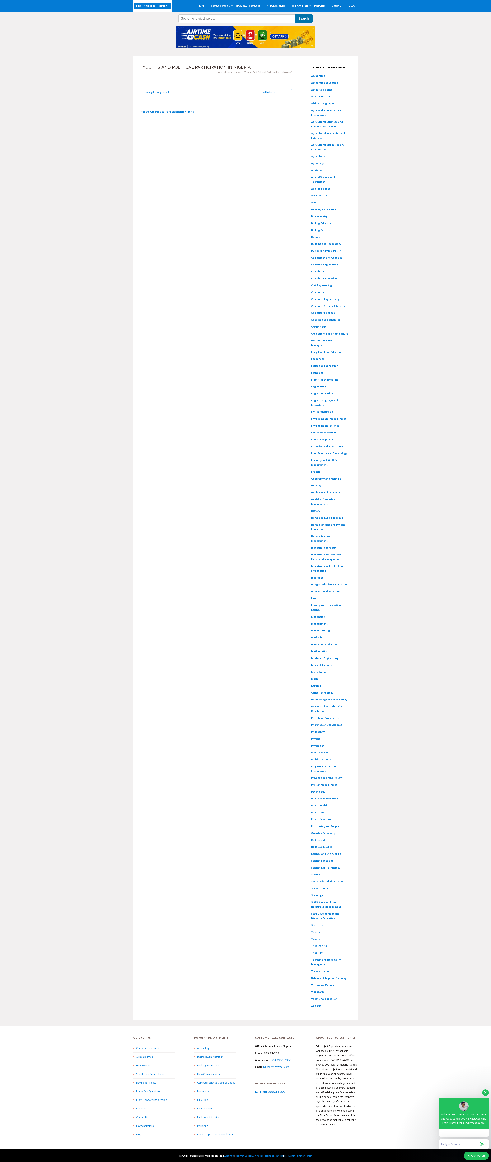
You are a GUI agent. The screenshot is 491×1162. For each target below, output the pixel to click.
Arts (313, 202)
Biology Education (322, 223)
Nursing (316, 685)
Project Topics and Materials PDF (215, 1134)
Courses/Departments (148, 1048)
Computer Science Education (328, 306)
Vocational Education (324, 998)
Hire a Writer (143, 1065)
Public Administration (324, 798)
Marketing (317, 637)
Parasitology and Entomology (329, 699)
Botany (315, 237)
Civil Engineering (321, 285)
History (315, 511)
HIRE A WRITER (300, 5)
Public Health (319, 805)
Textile (315, 939)
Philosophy (318, 731)
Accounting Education (324, 82)
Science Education (322, 860)
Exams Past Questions (148, 1091)
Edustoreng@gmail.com (276, 1067)
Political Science (321, 759)
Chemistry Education (324, 278)
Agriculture (318, 156)
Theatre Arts (319, 946)
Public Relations (321, 819)
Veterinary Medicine (323, 985)
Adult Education (321, 96)
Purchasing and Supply (325, 826)
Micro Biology (319, 672)
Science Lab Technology (325, 867)
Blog (138, 1134)
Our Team (141, 1108)
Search (303, 18)
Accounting (318, 75)
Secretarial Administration (327, 881)
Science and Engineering (326, 853)
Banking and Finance (324, 209)
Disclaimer (289, 1156)
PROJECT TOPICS (220, 5)
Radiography (319, 840)
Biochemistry (319, 216)
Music (314, 679)
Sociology (317, 895)
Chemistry (317, 271)
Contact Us (142, 1117)
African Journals (144, 1056)
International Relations (325, 591)
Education (202, 1100)
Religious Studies (321, 847)
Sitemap (301, 1156)
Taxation (316, 932)
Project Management (324, 784)
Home (220, 72)
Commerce (318, 292)
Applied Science (320, 188)
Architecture (319, 195)
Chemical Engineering (324, 264)
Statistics (317, 925)
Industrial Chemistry (324, 547)
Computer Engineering (325, 299)
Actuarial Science (322, 89)
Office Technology (322, 692)
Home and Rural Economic (327, 517)
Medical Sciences (321, 665)
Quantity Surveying (323, 833)
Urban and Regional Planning (329, 978)
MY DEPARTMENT (276, 5)
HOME (201, 5)
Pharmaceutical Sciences (326, 725)
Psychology (318, 791)
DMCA (309, 1156)
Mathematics (319, 651)
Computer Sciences (323, 313)
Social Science (320, 888)
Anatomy (316, 170)
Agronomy (317, 163)
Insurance (317, 577)
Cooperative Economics (325, 319)
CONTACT (337, 5)
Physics (315, 738)
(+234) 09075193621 (281, 1060)
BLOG (352, 5)
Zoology (316, 1005)
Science (316, 874)
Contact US (241, 1156)
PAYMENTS (319, 5)
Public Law (317, 812)
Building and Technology (326, 244)
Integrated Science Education (329, 584)
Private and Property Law (326, 778)
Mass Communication (324, 644)
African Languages (322, 103)
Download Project (146, 1082)
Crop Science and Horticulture (329, 333)
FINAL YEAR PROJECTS (248, 5)
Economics (203, 1091)
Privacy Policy (256, 1156)
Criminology (318, 326)
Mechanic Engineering (324, 658)
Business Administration (326, 250)
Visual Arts (318, 992)
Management (319, 623)
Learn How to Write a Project (151, 1100)
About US (229, 1156)
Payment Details (145, 1125)
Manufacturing (320, 630)
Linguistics (318, 616)
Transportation (320, 971)
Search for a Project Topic (150, 1074)
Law (313, 598)
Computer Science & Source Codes (216, 1082)
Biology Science (320, 230)
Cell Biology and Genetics (326, 257)
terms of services (274, 1156)
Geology (316, 485)
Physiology (318, 745)
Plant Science (319, 752)
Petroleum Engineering (325, 718)
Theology (317, 952)
